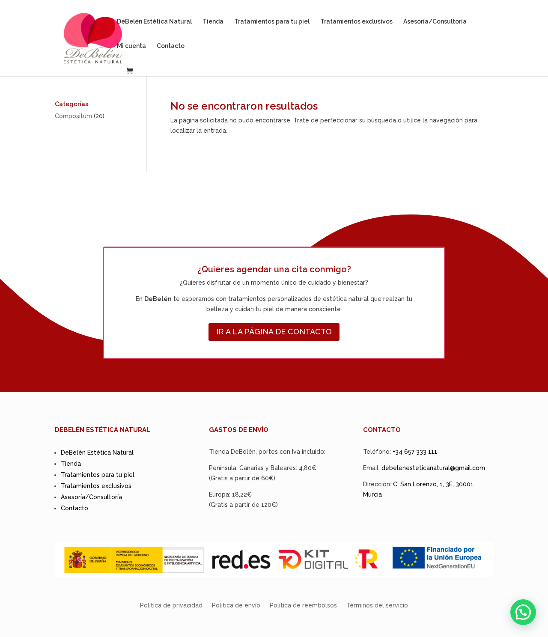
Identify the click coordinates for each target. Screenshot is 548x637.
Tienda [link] (213, 21)
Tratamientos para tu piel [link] (272, 21)
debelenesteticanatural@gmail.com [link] (433, 467)
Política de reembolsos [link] (303, 605)
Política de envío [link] (236, 605)
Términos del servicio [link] (377, 605)
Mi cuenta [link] (131, 46)
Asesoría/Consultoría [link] (435, 21)
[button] (523, 612)
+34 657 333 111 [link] (415, 451)
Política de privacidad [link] (171, 605)
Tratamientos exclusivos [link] (356, 21)
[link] (93, 37)
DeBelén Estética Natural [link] (154, 21)
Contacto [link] (171, 46)
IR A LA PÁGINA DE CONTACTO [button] (274, 331)
